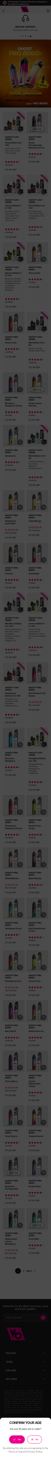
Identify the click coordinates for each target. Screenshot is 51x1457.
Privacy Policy (34, 1451)
